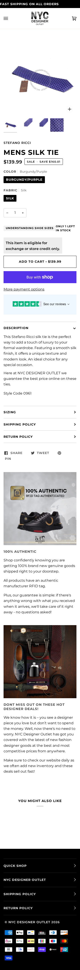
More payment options (24, 289)
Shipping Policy (20, 424)
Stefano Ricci (17, 143)
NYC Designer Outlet (29, 922)
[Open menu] (10, 18)
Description (16, 328)
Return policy (18, 436)
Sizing (10, 412)
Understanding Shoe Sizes (30, 228)
